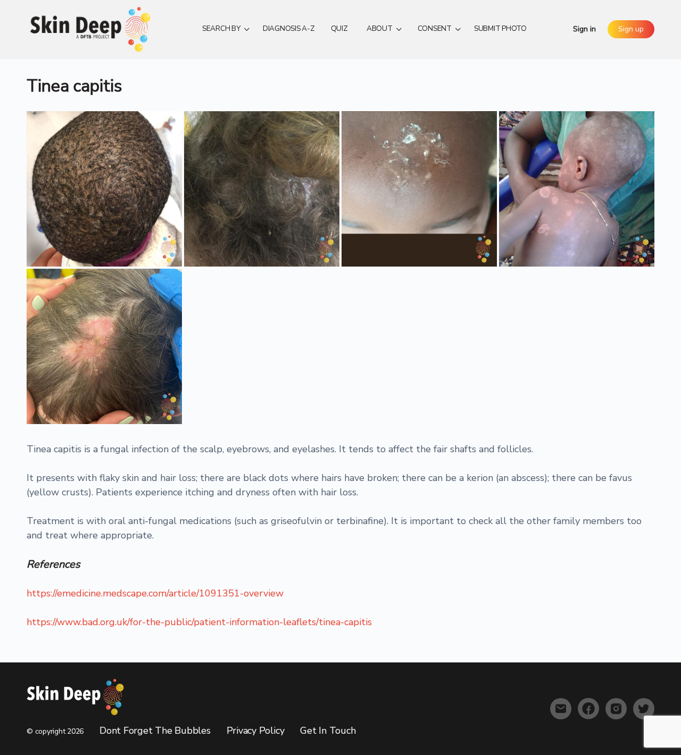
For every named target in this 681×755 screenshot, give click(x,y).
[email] (560, 708)
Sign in (584, 29)
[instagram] (616, 708)
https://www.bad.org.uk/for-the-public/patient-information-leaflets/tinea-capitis (199, 622)
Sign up (631, 29)
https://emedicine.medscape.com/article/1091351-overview (155, 593)
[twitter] (643, 708)
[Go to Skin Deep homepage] (90, 28)
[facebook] (588, 708)
